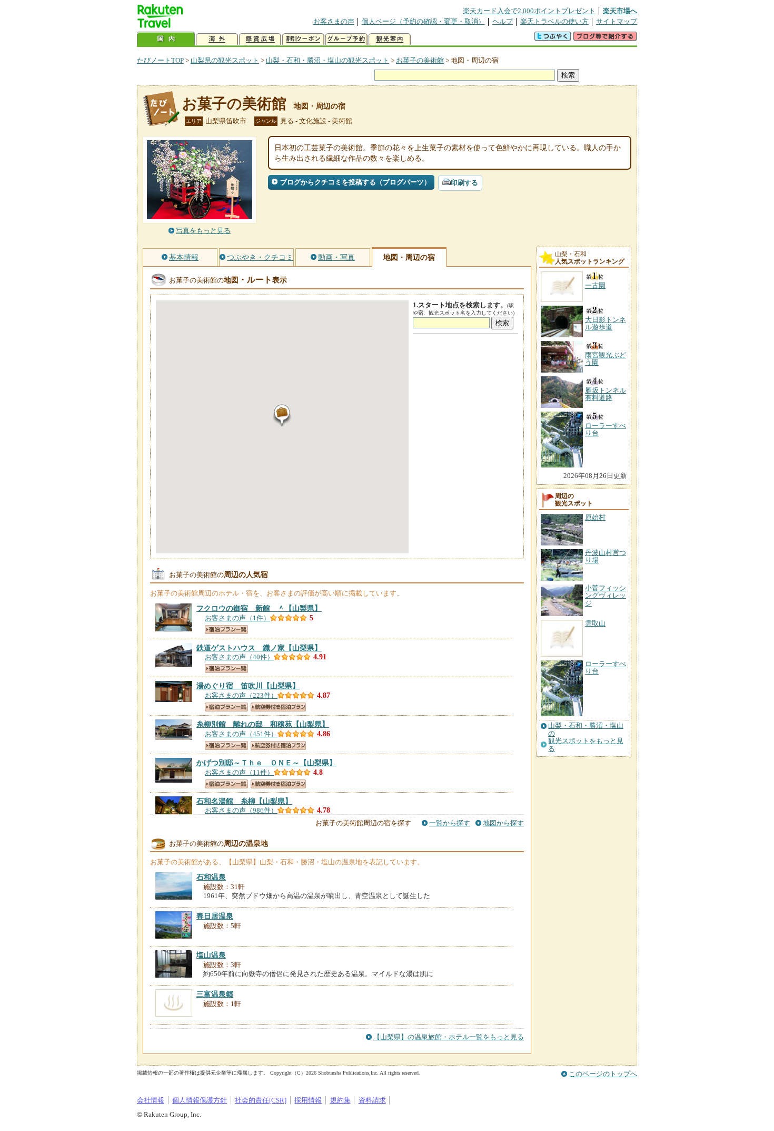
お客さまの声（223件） (241, 695)
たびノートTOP (160, 60)
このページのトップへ (603, 1074)
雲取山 (595, 623)
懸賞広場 (260, 39)
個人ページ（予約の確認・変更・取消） (423, 21)
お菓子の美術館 (420, 60)
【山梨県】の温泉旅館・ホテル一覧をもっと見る (448, 1037)
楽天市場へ (620, 11)
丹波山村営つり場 (605, 556)
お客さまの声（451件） (241, 734)
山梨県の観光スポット (225, 60)
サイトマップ (616, 21)
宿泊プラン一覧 (226, 629)
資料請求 (372, 1100)
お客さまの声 (333, 21)
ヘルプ (502, 21)
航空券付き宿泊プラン (278, 707)
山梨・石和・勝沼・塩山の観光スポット (327, 60)
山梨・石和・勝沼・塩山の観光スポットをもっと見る (585, 737)
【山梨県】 (259, 608)
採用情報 (308, 1100)
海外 (217, 39)
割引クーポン (303, 39)
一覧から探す (449, 823)
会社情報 (150, 1100)
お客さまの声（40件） (239, 657)
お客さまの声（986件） (241, 810)
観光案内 (390, 39)
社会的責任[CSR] (260, 1100)
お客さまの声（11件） (239, 772)
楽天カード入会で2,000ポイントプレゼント (529, 11)
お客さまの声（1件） (237, 618)
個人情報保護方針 (199, 1100)
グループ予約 (346, 39)
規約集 (340, 1100)
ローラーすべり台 (605, 667)
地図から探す (503, 823)
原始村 (595, 517)
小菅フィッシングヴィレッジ (605, 595)
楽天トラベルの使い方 (554, 21)
